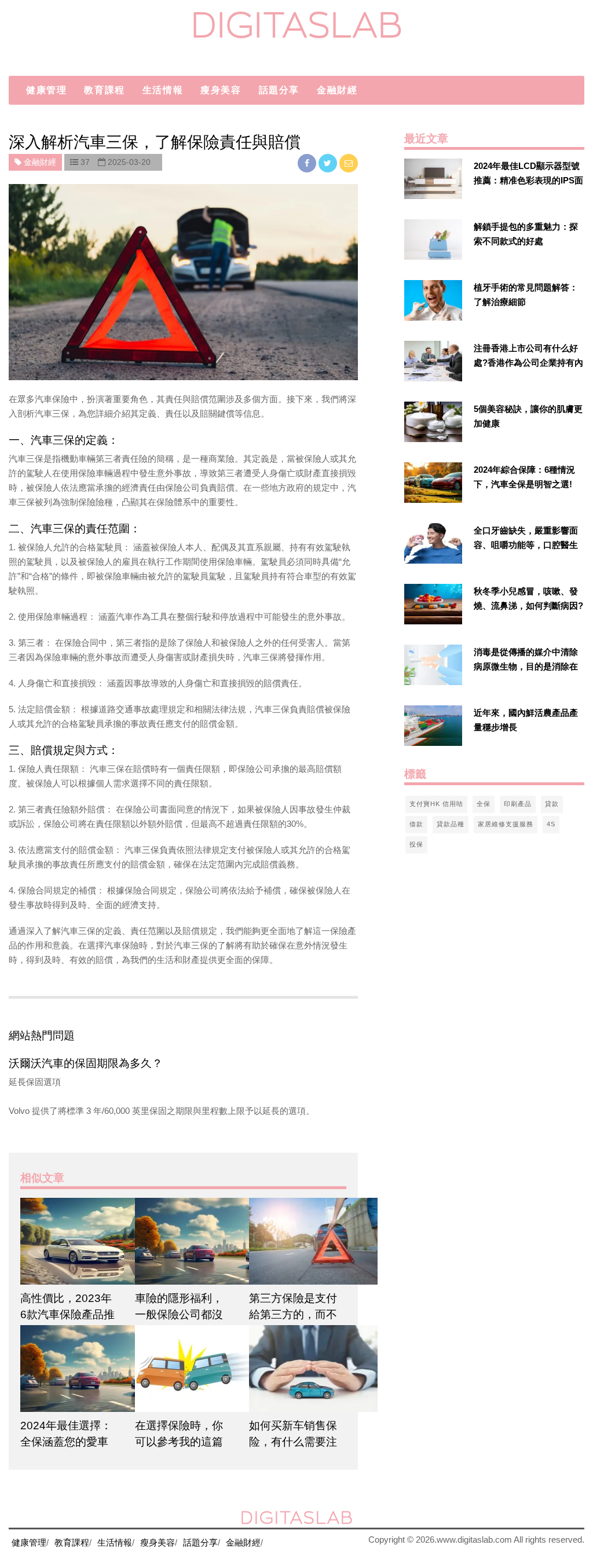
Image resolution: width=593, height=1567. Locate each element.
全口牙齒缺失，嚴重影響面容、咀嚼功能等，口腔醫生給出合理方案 (526, 544)
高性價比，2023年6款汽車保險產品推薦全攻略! (67, 1314)
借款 (416, 824)
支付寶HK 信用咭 (436, 803)
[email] (348, 163)
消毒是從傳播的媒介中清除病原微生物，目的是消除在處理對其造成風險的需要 (526, 666)
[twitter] (329, 163)
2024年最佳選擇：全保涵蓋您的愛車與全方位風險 (66, 1441)
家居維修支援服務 (505, 824)
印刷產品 (518, 803)
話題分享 (279, 90)
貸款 (552, 803)
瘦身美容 (220, 90)
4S (551, 824)
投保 (416, 844)
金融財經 (337, 90)
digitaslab (296, 24)
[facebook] (308, 163)
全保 (483, 803)
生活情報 (162, 90)
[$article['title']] (69, 1241)
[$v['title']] (433, 179)
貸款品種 (450, 824)
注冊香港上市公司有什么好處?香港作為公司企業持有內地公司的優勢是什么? (528, 362)
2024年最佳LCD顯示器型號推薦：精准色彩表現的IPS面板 (528, 180)
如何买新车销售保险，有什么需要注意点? (293, 1441)
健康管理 (46, 90)
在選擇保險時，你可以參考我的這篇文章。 (179, 1441)
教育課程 (104, 90)
